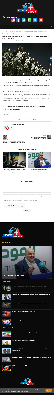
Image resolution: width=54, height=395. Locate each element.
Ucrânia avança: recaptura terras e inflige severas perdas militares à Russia (29, 303)
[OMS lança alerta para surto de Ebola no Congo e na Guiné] (6, 368)
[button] (5, 163)
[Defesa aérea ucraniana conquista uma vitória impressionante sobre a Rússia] (14, 160)
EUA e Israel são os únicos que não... (39, 169)
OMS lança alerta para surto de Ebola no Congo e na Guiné (25, 365)
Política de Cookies (24, 391)
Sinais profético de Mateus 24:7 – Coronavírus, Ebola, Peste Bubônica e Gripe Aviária (31, 357)
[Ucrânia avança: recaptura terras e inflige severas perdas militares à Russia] (27, 262)
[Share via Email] (35, 119)
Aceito (48, 390)
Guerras (11, 31)
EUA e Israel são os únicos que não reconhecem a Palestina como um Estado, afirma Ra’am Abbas (31, 295)
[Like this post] (29, 119)
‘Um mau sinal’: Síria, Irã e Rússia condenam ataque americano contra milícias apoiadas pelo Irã (30, 349)
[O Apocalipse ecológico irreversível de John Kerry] (6, 342)
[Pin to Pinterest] (33, 119)
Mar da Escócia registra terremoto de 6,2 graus (22, 320)
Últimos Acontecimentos (8, 40)
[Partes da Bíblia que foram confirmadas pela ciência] (6, 314)
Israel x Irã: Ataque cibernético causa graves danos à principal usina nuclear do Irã (31, 332)
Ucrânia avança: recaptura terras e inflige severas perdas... (21, 275)
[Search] (51, 27)
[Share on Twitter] (32, 119)
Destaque (6, 114)
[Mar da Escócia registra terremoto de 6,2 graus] (6, 322)
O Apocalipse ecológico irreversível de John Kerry (23, 340)
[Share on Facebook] (30, 119)
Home (5, 31)
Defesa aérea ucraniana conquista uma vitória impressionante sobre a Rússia (29, 286)
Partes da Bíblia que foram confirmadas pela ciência (24, 311)
